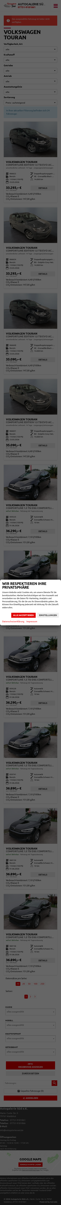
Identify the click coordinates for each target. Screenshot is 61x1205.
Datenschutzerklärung (13, 621)
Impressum (31, 621)
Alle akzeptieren (23, 615)
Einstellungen (48, 615)
